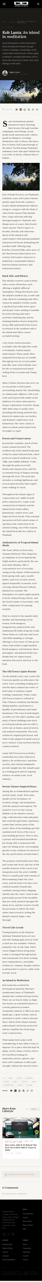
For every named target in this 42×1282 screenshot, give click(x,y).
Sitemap (26, 1274)
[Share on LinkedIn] (20, 109)
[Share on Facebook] (16, 109)
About (25, 1244)
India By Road (7, 1244)
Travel (10, 1078)
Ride (24, 1229)
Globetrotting (8, 1085)
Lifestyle (11, 22)
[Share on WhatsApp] (24, 109)
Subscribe (26, 1252)
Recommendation (8, 1260)
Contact (26, 1256)
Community (27, 1248)
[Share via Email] (37, 109)
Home (3, 22)
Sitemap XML (35, 1274)
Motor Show (27, 1221)
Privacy (25, 1260)
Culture (19, 1078)
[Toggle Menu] (4, 4)
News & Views (28, 1225)
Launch (25, 1217)
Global (15, 1081)
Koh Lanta (22, 144)
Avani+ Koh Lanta (25, 795)
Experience (29, 1078)
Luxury (34, 1081)
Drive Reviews (28, 1214)
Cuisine (19, 1085)
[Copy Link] (33, 109)
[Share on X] (28, 109)
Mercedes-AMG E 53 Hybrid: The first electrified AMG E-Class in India (21, 1147)
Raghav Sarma (14, 72)
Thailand (29, 1085)
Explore (6, 1081)
